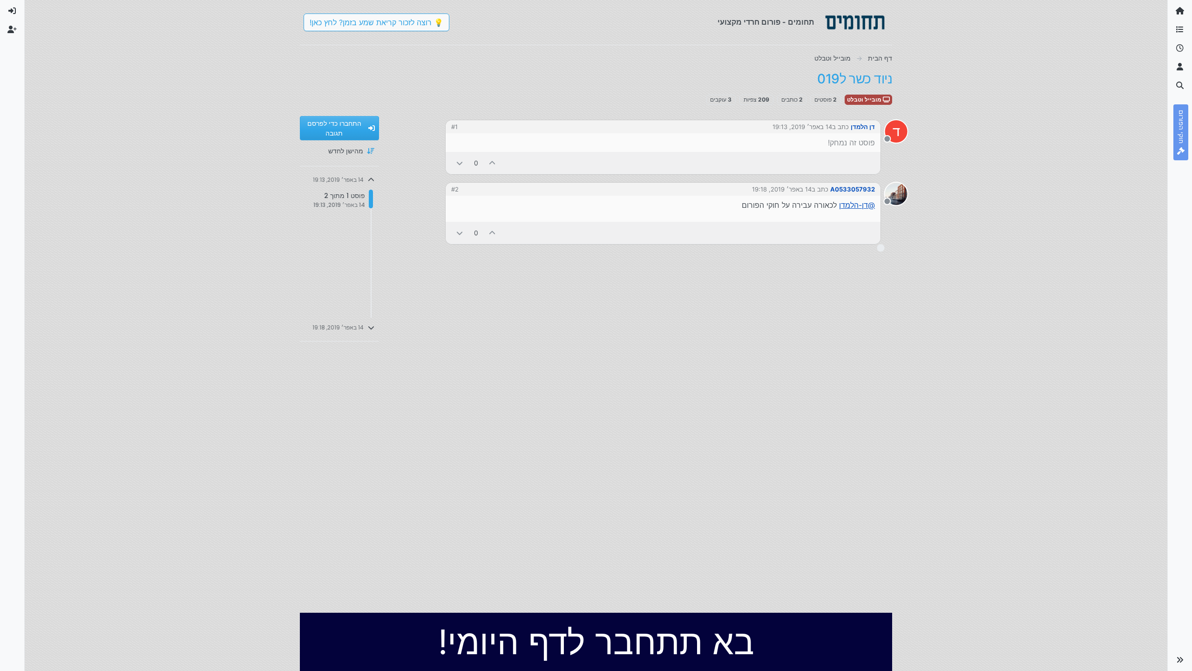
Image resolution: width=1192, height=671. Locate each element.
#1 (454, 126)
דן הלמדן (863, 126)
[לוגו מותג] (854, 22)
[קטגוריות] (1180, 29)
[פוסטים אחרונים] (1180, 48)
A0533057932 (852, 189)
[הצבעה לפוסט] (492, 163)
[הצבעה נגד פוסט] (459, 163)
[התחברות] (12, 11)
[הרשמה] (12, 29)
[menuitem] (12, 11)
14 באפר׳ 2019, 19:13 (802, 126)
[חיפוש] (1180, 85)
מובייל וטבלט (865, 99)
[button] (1180, 659)
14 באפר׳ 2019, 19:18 (782, 189)
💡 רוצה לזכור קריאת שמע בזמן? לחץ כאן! (376, 22)
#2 (455, 189)
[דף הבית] (1180, 11)
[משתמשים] (1180, 67)
